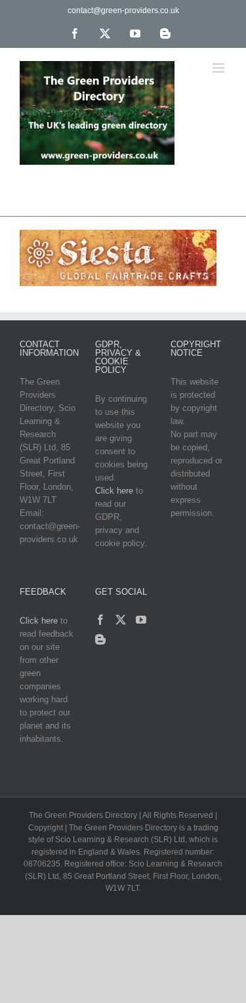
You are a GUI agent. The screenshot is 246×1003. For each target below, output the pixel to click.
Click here (114, 491)
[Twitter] (120, 619)
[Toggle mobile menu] (219, 68)
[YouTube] (141, 619)
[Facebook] (100, 619)
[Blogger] (100, 639)
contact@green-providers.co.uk (123, 10)
